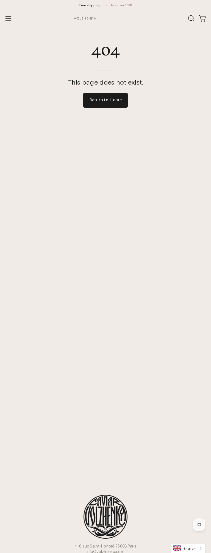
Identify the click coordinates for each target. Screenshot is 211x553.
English (189, 548)
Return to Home (105, 100)
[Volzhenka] (105, 18)
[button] (191, 18)
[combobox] (188, 548)
